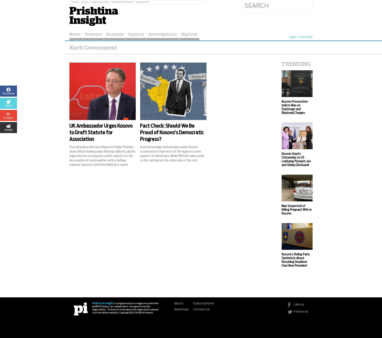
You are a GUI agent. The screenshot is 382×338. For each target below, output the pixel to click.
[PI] (81, 309)
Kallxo (85, 2)
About (178, 303)
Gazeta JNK (143, 2)
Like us (299, 304)
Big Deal (189, 34)
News (74, 34)
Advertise (181, 309)
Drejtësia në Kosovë (122, 2)
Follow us (301, 311)
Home (74, 2)
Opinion (136, 34)
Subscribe (306, 37)
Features (93, 34)
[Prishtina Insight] (93, 15)
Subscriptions (203, 303)
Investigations (162, 34)
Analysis (115, 34)
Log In (293, 37)
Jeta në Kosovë (100, 2)
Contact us (201, 309)
